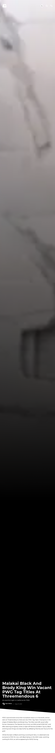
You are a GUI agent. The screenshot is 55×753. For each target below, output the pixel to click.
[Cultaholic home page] (21, 6)
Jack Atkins (8, 703)
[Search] (46, 5)
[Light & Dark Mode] (42, 6)
